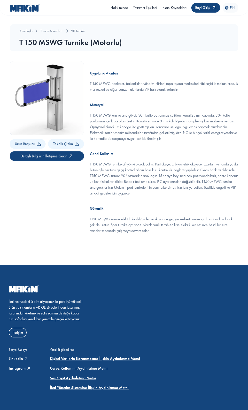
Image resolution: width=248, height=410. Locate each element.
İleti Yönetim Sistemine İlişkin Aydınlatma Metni (89, 387)
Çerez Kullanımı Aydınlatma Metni (79, 368)
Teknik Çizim (63, 143)
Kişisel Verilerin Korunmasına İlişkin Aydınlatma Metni (95, 358)
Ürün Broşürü (25, 143)
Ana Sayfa (25, 31)
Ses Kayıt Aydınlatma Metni (73, 377)
